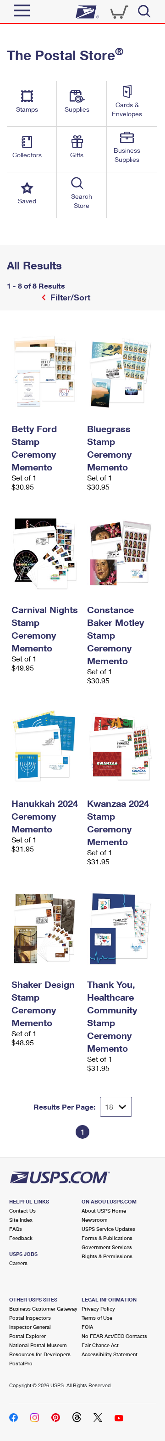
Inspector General (30, 1327)
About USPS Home (104, 1211)
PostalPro (21, 1363)
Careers (18, 1263)
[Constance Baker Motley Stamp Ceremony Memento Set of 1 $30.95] (120, 553)
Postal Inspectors (30, 1318)
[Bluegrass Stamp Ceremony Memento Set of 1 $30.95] (120, 372)
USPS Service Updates (108, 1229)
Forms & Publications (107, 1238)
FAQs (15, 1229)
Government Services (107, 1247)
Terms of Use (97, 1318)
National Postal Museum (38, 1345)
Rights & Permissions (107, 1256)
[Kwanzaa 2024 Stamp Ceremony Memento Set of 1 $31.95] (120, 746)
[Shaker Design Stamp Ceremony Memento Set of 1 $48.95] (44, 927)
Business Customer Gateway (43, 1309)
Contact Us (22, 1211)
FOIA (87, 1327)
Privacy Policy (98, 1309)
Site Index (21, 1220)
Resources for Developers (40, 1354)
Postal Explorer (27, 1336)
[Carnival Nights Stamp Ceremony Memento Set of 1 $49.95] (44, 553)
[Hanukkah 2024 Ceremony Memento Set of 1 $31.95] (44, 746)
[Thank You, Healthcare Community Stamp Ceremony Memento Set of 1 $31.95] (120, 927)
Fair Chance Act (100, 1345)
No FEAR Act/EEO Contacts (114, 1336)
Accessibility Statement (110, 1354)
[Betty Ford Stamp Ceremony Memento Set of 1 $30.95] (44, 372)
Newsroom (95, 1220)
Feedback (21, 1238)
